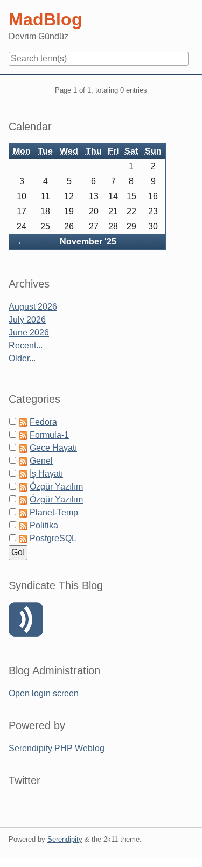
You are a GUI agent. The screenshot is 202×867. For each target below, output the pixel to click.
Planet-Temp (54, 512)
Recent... (26, 345)
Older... (22, 358)
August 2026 (33, 306)
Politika (44, 525)
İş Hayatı (46, 473)
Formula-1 (49, 434)
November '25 (88, 241)
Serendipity (64, 839)
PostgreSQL (53, 538)
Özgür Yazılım (56, 486)
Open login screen (44, 693)
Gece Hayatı (53, 447)
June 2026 (29, 332)
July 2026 (27, 319)
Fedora (43, 421)
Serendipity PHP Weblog (57, 748)
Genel (41, 460)
